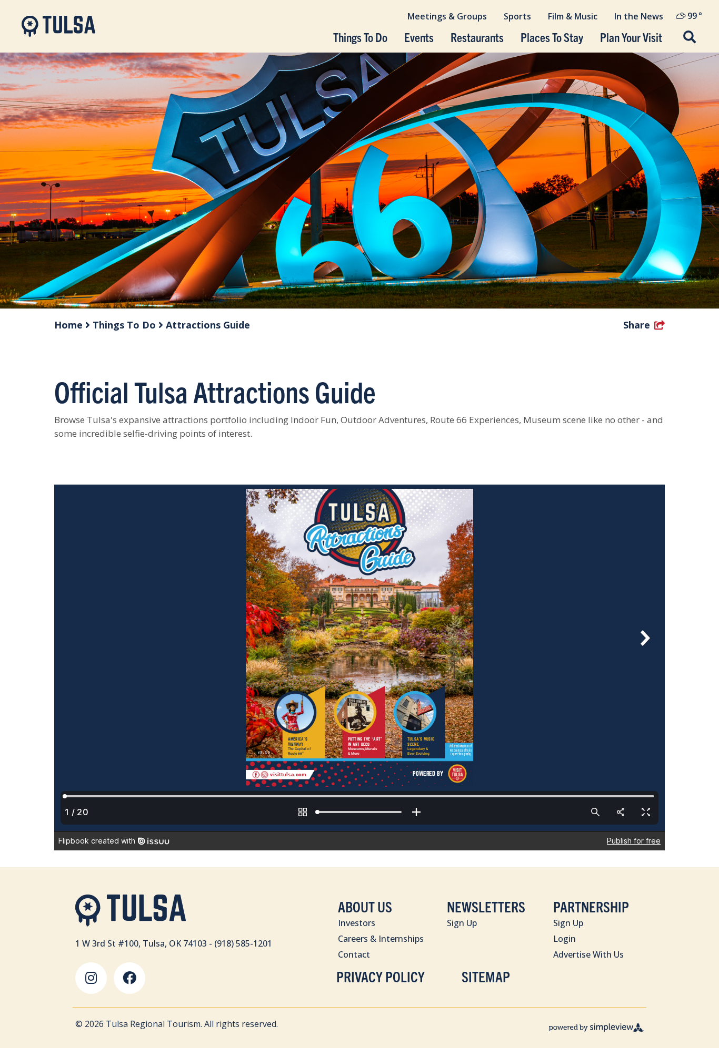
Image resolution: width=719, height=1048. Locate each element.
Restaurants (477, 37)
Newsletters (486, 906)
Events (419, 37)
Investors (356, 923)
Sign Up (462, 923)
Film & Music (572, 16)
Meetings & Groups (447, 16)
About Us (365, 906)
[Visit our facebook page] (129, 978)
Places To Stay (552, 37)
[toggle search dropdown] (689, 37)
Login (564, 938)
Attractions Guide (208, 324)
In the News (638, 16)
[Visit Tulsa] (58, 26)
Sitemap (486, 976)
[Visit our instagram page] (91, 978)
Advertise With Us (588, 954)
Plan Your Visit (631, 37)
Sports (517, 16)
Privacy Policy (380, 976)
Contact (354, 954)
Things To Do (360, 37)
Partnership (591, 906)
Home (69, 324)
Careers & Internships (381, 938)
